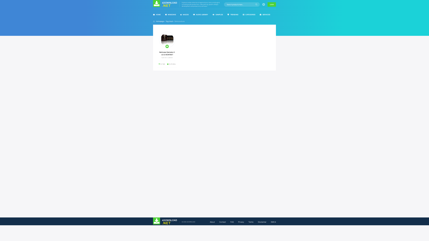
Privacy (241, 222)
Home (158, 15)
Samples (219, 15)
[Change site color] (263, 4)
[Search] (256, 4)
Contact (222, 222)
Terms (250, 222)
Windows (172, 15)
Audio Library (202, 15)
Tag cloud (169, 21)
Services (266, 15)
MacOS (186, 15)
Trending (234, 15)
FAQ (232, 222)
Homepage (160, 21)
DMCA (273, 222)
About (212, 222)
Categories (250, 15)
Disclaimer (262, 222)
